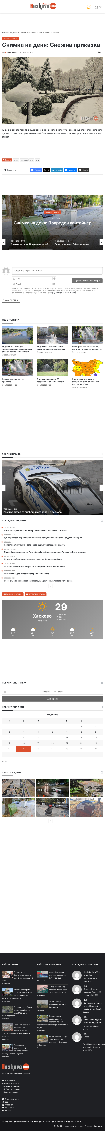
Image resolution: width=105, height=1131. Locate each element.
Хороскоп (8, 1105)
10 (9, 737)
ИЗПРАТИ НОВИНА (36, 594)
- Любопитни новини (11, 1089)
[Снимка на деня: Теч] (52, 788)
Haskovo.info (22, 1122)
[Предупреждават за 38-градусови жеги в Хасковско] (52, 367)
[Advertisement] (52, 399)
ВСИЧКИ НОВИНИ (14, 594)
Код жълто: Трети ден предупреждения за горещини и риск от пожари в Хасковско (17, 349)
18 (24, 743)
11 (23, 737)
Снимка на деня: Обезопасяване (52, 222)
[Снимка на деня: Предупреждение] (86, 807)
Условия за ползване (74, 1126)
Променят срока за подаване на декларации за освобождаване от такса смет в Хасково (16, 1030)
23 (96, 743)
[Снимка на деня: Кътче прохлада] (17, 367)
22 (81, 743)
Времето (8, 1102)
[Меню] (3, 8)
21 (67, 743)
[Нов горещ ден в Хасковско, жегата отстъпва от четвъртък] (87, 335)
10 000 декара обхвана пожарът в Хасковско (57, 1004)
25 (24, 749)
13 (52, 737)
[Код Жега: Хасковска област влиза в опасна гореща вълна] (52, 335)
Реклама (88, 1126)
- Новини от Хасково (11, 1083)
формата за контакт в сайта (64, 293)
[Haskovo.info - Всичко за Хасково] (43, 6)
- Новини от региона (11, 1086)
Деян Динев (12, 52)
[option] (52, 222)
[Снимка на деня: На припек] (86, 788)
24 (9, 749)
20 (52, 743)
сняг (31, 160)
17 (9, 743)
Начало (7, 32)
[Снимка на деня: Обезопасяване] (52, 807)
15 (81, 737)
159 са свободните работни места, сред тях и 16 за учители (58, 990)
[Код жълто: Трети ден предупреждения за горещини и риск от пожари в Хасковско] (17, 335)
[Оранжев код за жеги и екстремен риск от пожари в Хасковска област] (87, 367)
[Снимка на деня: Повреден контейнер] (18, 807)
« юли (4, 761)
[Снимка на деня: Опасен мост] (18, 788)
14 (67, 737)
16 (96, 737)
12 (38, 737)
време (16, 160)
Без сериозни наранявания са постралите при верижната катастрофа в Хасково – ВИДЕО (52, 1022)
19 (38, 743)
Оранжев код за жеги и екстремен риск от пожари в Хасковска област (85, 381)
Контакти (98, 1126)
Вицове (7, 1110)
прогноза (24, 160)
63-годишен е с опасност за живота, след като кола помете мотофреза (47, 512)
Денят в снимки (19, 32)
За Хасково (9, 1108)
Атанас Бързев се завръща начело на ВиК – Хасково (57, 975)
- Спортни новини (10, 1092)
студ (37, 160)
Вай (85, 986)
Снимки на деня (11, 1099)
